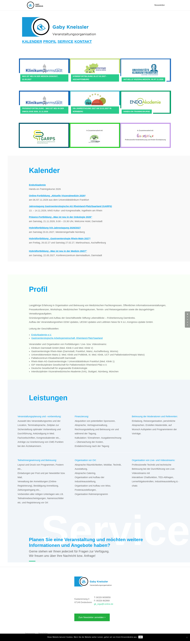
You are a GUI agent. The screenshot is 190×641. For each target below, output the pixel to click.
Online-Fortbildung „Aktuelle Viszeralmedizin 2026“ (57, 195)
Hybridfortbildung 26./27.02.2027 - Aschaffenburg (90, 77)
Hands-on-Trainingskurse (136, 111)
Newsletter (159, 5)
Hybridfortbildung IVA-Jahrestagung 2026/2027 (55, 227)
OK (140, 637)
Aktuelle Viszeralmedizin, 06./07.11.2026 (143, 79)
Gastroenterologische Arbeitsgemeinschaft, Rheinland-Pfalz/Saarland (67, 338)
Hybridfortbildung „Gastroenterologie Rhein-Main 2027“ (60, 238)
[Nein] (186, 637)
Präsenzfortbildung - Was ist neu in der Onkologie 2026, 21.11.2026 (43, 110)
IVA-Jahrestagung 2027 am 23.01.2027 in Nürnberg (92, 110)
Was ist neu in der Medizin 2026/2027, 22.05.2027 (40, 77)
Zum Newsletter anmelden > (92, 617)
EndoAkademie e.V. (41, 334)
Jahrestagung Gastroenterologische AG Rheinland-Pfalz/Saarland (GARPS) (70, 206)
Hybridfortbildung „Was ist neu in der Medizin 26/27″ (58, 251)
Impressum (30, 633)
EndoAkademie (37, 185)
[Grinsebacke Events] (145, 138)
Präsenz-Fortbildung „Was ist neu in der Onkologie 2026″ (60, 217)
